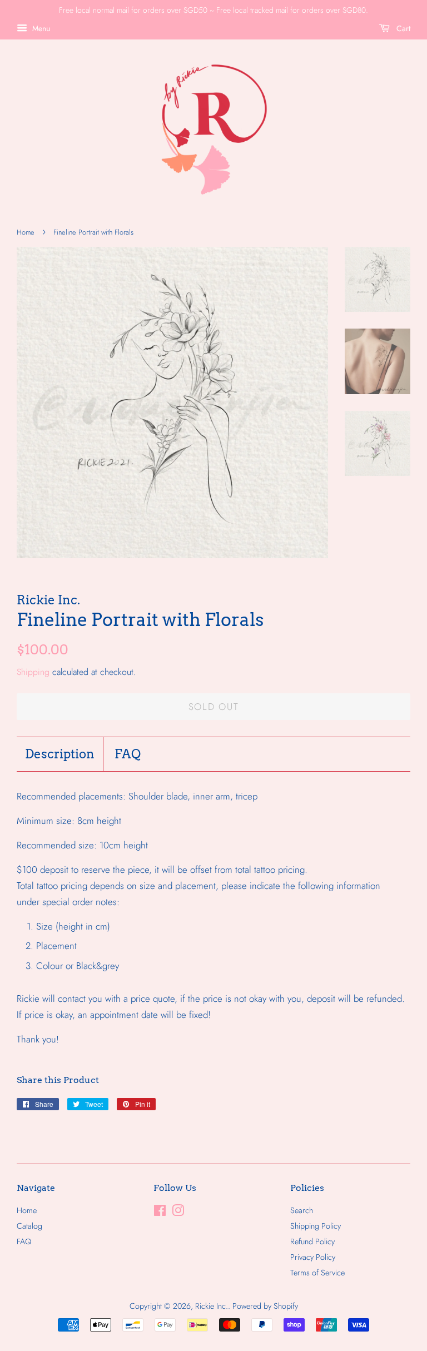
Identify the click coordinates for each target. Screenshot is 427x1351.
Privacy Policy (312, 1257)
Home (25, 232)
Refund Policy (312, 1241)
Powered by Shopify (265, 1306)
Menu (40, 28)
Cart (402, 28)
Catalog (29, 1225)
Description (60, 754)
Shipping (33, 671)
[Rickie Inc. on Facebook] (159, 1212)
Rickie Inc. (211, 1306)
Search (301, 1210)
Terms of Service (317, 1272)
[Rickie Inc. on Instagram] (178, 1212)
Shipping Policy (315, 1225)
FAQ (128, 754)
